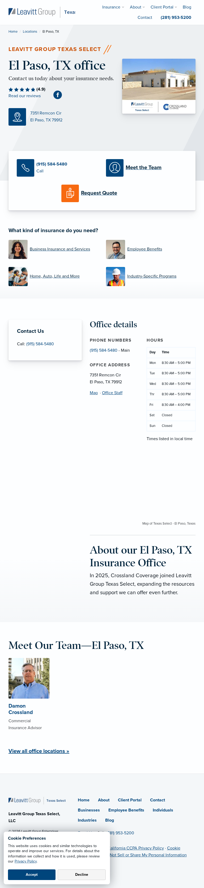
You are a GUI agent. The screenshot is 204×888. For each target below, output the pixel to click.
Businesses (89, 810)
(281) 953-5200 (120, 833)
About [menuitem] (135, 7)
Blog (109, 820)
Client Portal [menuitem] (162, 7)
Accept (32, 874)
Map (94, 393)
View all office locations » (38, 751)
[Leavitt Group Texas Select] (50, 12)
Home (13, 31)
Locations (30, 31)
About (103, 800)
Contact (157, 800)
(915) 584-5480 (40, 344)
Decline (81, 874)
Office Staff (112, 393)
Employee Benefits (126, 810)
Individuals (163, 810)
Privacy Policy (26, 861)
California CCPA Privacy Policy (136, 848)
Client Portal (130, 800)
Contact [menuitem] (145, 17)
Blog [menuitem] (187, 7)
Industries (87, 820)
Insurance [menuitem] (111, 7)
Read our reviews (24, 96)
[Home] (37, 800)
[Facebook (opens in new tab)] (59, 95)
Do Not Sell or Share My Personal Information (145, 855)
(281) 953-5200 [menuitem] (176, 17)
